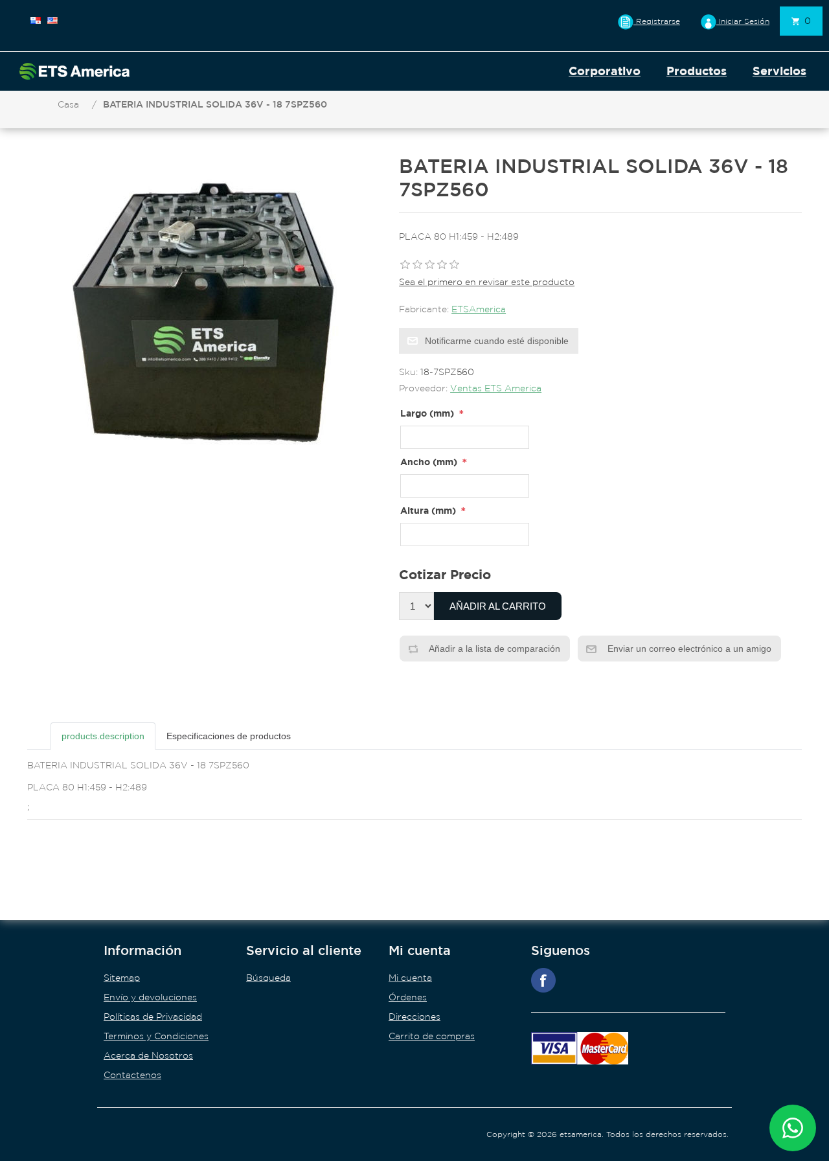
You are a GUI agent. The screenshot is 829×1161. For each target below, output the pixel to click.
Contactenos (132, 1075)
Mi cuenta (410, 977)
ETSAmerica (478, 309)
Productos (696, 71)
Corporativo (605, 71)
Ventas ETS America (495, 388)
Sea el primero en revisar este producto (486, 282)
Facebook (543, 980)
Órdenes (408, 997)
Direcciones (414, 1016)
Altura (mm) (428, 510)
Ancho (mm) (428, 461)
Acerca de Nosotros (148, 1055)
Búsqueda (268, 977)
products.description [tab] (103, 736)
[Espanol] (35, 20)
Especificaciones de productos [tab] (228, 736)
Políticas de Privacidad (153, 1016)
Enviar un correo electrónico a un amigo (688, 648)
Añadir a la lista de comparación (493, 648)
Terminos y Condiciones (156, 1036)
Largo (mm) (427, 413)
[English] (52, 20)
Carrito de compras (432, 1036)
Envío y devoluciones (150, 997)
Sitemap (122, 977)
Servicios (779, 71)
